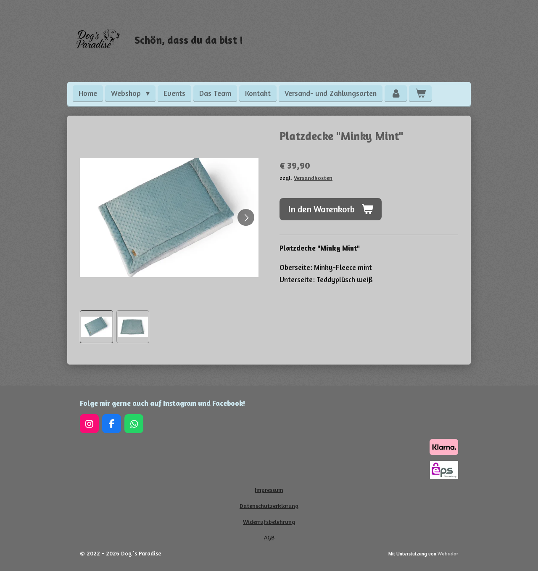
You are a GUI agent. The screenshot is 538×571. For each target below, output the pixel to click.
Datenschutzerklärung (269, 505)
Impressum (269, 489)
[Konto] (396, 93)
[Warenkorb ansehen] (420, 93)
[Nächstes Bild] (245, 217)
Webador (448, 554)
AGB (269, 537)
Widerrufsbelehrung (269, 521)
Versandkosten (313, 177)
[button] (96, 327)
